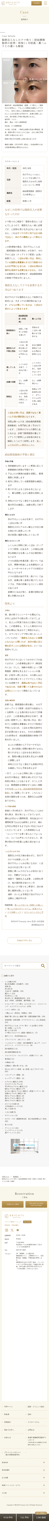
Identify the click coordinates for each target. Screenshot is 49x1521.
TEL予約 (24, 1517)
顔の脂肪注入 (10, 1049)
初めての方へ (9, 1430)
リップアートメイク (12, 1130)
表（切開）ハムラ (11, 1028)
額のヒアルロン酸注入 (13, 1089)
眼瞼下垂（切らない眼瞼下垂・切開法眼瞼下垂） (23, 1016)
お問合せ (31, 1430)
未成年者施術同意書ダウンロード (37, 1441)
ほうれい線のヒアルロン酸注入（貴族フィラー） (23, 1091)
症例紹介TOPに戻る (24, 940)
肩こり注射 (9, 1109)
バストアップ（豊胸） (13, 1075)
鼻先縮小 (8, 1059)
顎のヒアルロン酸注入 (13, 1100)
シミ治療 (8, 982)
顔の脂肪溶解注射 (11, 1052)
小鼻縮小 (8, 1062)
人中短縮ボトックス (12, 1106)
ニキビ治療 (9, 1112)
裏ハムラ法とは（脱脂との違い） (29, 905)
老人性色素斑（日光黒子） (15, 984)
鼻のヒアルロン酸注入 (13, 1098)
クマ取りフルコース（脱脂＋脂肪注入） (20, 1033)
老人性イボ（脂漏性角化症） (16, 998)
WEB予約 (36, 3)
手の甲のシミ (10, 996)
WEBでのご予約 (13, 1204)
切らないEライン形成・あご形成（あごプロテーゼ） (24, 1069)
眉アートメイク (11, 1133)
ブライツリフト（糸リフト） (16, 1039)
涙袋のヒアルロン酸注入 (14, 1093)
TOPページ (5, 1176)
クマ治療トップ (14, 912)
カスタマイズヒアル (12, 1084)
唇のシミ (8, 993)
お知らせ (7, 1437)
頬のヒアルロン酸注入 (13, 1096)
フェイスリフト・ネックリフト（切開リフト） (22, 1055)
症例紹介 (16, 1176)
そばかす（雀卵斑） (12, 991)
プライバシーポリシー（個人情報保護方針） (12, 1454)
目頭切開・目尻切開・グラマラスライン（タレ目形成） (26, 1020)
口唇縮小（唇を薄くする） (15, 1066)
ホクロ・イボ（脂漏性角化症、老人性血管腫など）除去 (26, 1119)
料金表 (6, 1414)
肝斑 (6, 986)
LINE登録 (41, 1517)
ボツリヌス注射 (11, 1104)
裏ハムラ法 (9, 1030)
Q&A (29, 1414)
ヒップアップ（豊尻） (13, 1078)
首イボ (7, 1125)
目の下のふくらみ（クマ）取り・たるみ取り (21, 1025)
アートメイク (10, 1128)
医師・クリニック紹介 (36, 1406)
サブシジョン (10, 1115)
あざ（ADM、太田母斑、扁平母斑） (18, 1000)
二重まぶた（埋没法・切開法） (16, 1013)
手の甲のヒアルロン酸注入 (15, 1086)
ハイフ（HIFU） (11, 1009)
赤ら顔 (7, 989)
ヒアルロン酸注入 (11, 1082)
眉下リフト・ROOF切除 (14, 1036)
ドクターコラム (33, 1422)
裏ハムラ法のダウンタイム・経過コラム (24, 909)
